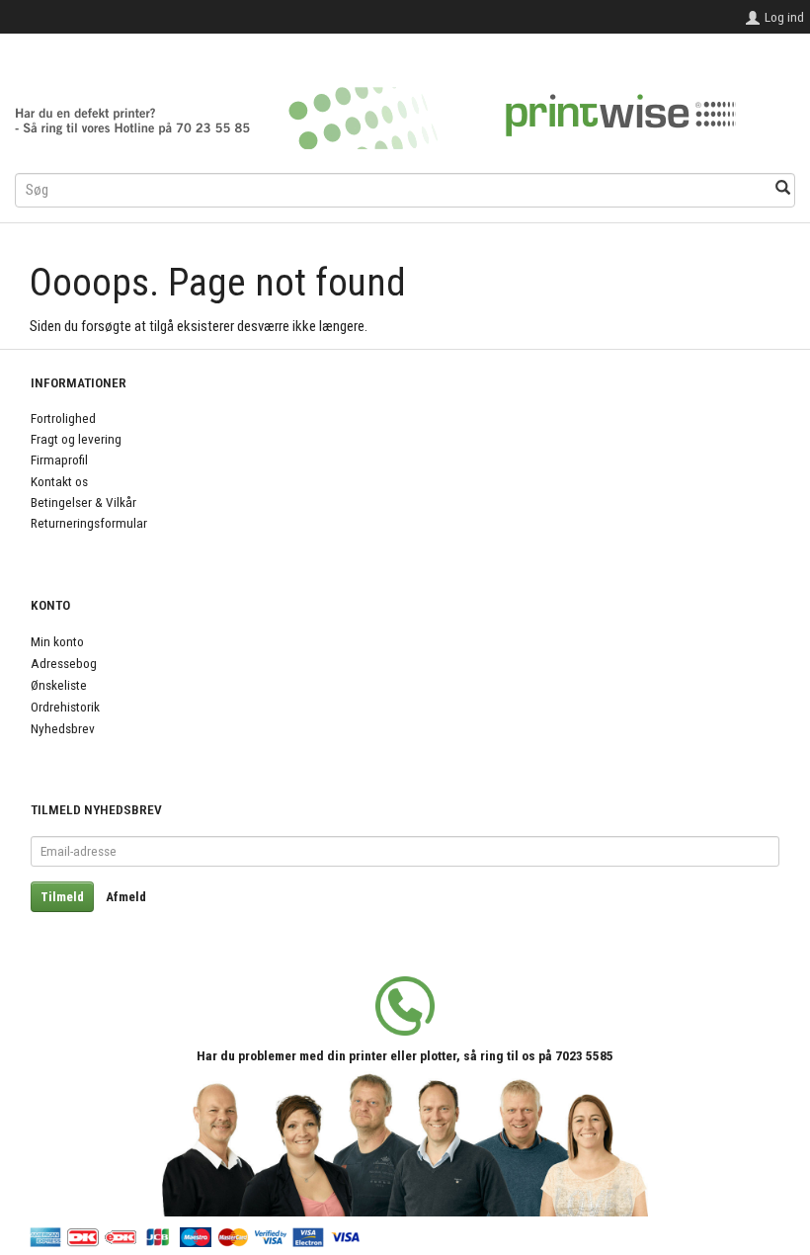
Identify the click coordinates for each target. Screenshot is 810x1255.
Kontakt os (59, 481)
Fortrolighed (63, 418)
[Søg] (782, 190)
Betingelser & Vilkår (83, 502)
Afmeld (126, 896)
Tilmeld (62, 896)
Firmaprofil (59, 459)
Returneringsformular (89, 523)
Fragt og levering (76, 439)
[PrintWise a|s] (375, 111)
